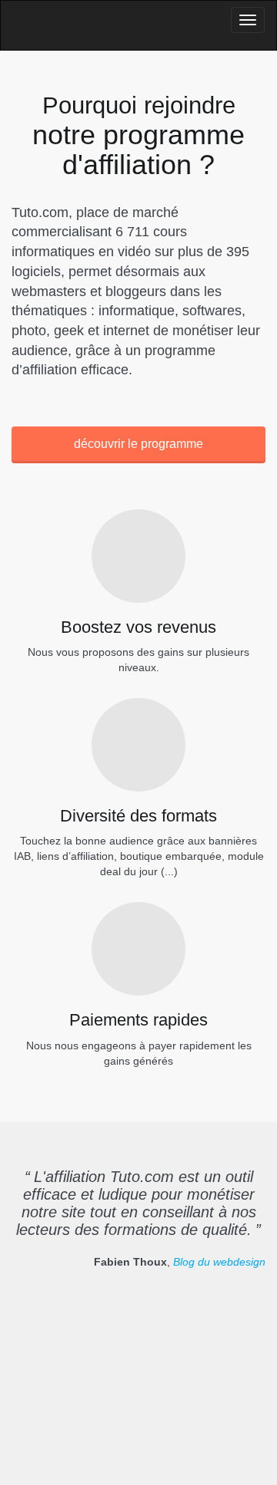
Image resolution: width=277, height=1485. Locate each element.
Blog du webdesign (219, 1262)
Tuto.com (54, 28)
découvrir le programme (138, 443)
